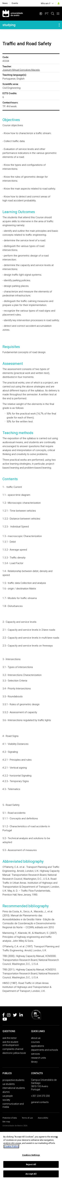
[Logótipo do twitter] (15, 1015)
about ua (35, 1038)
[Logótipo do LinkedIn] (21, 1015)
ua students (8, 1084)
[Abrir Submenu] (59, 25)
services (35, 1054)
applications (37, 1046)
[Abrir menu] (58, 13)
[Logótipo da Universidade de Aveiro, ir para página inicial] (12, 13)
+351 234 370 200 (40, 1096)
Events (15, 3)
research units (38, 1057)
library (34, 1061)
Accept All (30, 1174)
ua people (7, 1096)
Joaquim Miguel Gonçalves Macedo (21, 70)
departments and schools (44, 1050)
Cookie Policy (11, 1146)
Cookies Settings (31, 1155)
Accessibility (43, 1118)
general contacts (40, 1102)
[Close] (56, 1137)
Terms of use (27, 1118)
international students (13, 1088)
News (5, 3)
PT (47, 13)
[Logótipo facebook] (3, 1015)
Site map (6, 1122)
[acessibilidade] (40, 13)
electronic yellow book (14, 1053)
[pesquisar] (52, 13)
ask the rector (9, 1038)
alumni (6, 1092)
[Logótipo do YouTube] (4, 1019)
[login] (59, 3)
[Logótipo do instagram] (8, 1015)
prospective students (13, 1080)
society (6, 1100)
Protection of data (9, 1118)
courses (35, 1042)
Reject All (31, 1164)
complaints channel (12, 1049)
